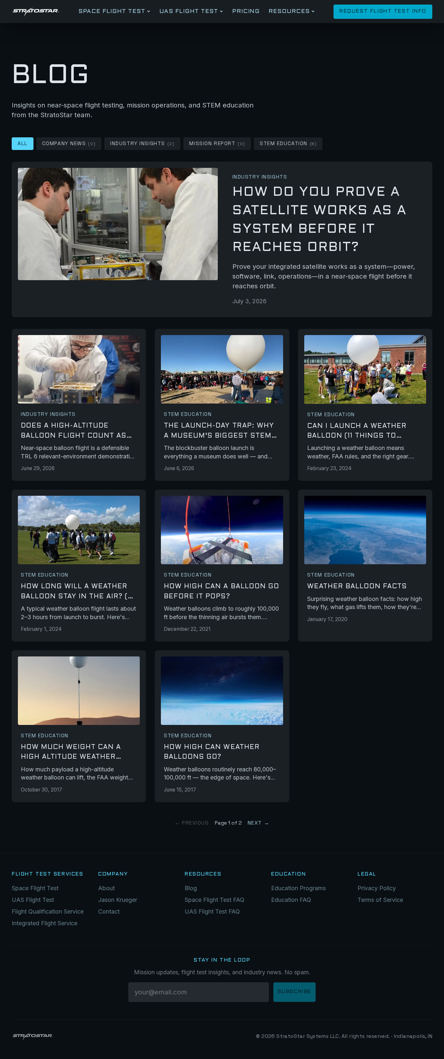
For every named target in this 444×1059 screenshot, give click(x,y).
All (23, 143)
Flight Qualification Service (48, 911)
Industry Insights (142, 143)
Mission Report (217, 143)
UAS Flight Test (188, 11)
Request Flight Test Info (382, 11)
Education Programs (298, 888)
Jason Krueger (117, 899)
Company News (69, 143)
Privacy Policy (377, 888)
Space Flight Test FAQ (214, 899)
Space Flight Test (111, 11)
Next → (258, 823)
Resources (288, 11)
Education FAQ (291, 899)
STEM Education (288, 143)
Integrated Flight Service (44, 923)
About (106, 888)
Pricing (246, 11)
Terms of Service (380, 899)
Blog (191, 888)
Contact (109, 911)
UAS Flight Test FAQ (212, 911)
